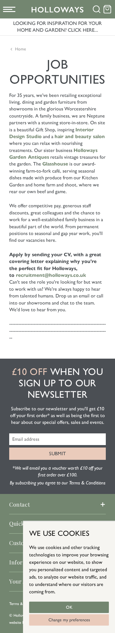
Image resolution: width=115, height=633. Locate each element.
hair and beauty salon (80, 136)
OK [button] (69, 607)
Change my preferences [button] (69, 620)
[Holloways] (58, 9)
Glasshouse (55, 164)
